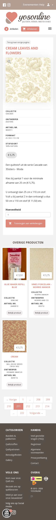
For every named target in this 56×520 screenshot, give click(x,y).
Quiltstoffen (11, 444)
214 (47, 406)
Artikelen (12, 28)
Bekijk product (14, 312)
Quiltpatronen (12, 449)
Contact (35, 463)
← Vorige (11, 399)
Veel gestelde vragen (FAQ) (37, 437)
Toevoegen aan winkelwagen (25, 223)
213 (38, 406)
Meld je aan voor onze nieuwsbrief (14, 496)
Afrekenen (30, 29)
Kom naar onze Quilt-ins (13, 480)
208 (38, 399)
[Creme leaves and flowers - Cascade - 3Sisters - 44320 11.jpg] (28, 80)
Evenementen (30, 4)
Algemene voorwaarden (37, 451)
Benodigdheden (14, 454)
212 (28, 406)
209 (48, 399)
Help (41, 4)
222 (22, 413)
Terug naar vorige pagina (18, 42)
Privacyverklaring (39, 457)
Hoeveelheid (13, 209)
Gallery (9, 460)
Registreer (36, 444)
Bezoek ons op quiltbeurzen (13, 488)
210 (9, 406)
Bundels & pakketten (11, 437)
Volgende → (36, 413)
